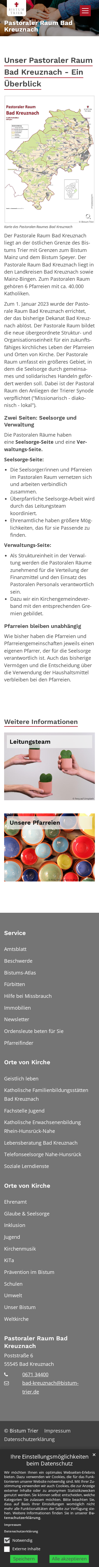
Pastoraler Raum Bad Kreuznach (36, 1342)
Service (15, 932)
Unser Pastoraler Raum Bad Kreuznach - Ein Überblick (48, 71)
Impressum (12, 1525)
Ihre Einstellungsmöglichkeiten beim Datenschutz (49, 1460)
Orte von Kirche (27, 1062)
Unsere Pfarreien (35, 822)
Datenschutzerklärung (21, 1531)
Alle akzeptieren (69, 1558)
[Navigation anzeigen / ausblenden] (85, 10)
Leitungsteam (30, 741)
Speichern (24, 1558)
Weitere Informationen (41, 722)
